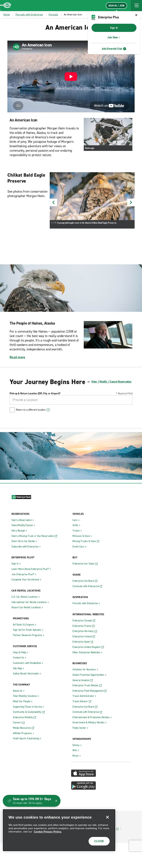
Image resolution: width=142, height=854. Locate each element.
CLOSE (99, 841)
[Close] (107, 817)
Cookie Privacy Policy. (48, 831)
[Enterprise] (5, 5)
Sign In (114, 28)
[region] (59, 830)
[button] (136, 5)
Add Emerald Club (112, 49)
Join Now (112, 37)
